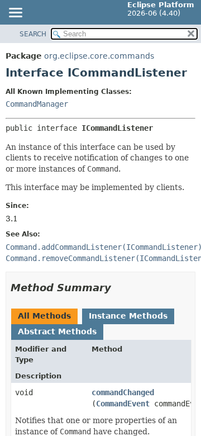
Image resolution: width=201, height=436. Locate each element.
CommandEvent (123, 403)
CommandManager (37, 103)
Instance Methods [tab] (128, 315)
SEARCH (33, 34)
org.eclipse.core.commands (99, 55)
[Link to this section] (118, 287)
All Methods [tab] (44, 315)
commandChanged (123, 392)
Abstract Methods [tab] (57, 331)
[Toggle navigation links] (15, 13)
